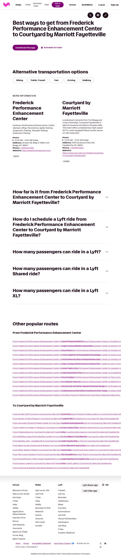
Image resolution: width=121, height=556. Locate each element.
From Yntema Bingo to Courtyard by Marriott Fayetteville (39, 432)
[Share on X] (90, 15)
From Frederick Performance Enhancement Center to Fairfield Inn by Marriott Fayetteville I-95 (56, 359)
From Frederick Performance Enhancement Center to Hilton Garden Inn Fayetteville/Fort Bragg (56, 354)
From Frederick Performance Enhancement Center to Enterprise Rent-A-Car (47, 372)
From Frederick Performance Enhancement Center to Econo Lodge (43, 377)
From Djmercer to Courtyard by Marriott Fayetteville (85, 445)
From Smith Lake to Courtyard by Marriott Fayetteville (86, 463)
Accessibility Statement (41, 543)
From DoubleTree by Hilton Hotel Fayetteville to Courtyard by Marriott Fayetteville (51, 459)
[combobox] (105, 484)
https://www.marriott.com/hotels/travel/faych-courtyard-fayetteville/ (83, 154)
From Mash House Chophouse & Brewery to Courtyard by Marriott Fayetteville (49, 445)
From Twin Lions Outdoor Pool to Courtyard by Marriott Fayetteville (44, 454)
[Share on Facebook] (98, 15)
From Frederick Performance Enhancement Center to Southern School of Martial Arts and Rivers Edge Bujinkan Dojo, (66, 395)
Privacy (26, 543)
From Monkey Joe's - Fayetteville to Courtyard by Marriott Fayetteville (45, 441)
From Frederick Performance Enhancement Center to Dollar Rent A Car (45, 368)
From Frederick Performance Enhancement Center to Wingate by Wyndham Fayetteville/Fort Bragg (58, 386)
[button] (60, 197)
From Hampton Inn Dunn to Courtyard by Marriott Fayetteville (90, 436)
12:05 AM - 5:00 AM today (26, 140)
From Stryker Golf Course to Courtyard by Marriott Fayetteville (42, 414)
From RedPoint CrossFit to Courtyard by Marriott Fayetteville (89, 459)
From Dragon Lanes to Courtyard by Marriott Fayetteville (39, 463)
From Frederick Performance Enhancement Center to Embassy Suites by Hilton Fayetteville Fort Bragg (60, 390)
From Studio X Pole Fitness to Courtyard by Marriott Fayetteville (42, 418)
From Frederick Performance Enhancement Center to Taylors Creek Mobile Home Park (52, 346)
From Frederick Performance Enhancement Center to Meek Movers (43, 350)
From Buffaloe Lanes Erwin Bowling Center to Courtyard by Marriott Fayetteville (50, 436)
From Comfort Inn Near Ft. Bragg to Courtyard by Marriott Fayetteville (45, 427)
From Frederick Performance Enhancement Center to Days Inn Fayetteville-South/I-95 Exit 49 (56, 363)
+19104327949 (27, 148)
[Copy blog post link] (105, 15)
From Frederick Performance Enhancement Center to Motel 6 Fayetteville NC (48, 341)
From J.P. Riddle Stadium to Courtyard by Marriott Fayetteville (90, 418)
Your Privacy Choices (62, 543)
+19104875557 (77, 147)
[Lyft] (6, 4)
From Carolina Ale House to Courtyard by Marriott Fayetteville (90, 432)
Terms (17, 543)
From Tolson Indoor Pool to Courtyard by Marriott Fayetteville (90, 441)
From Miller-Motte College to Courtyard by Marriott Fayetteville (42, 450)
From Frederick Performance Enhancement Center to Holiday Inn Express (46, 381)
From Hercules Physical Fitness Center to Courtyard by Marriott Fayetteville (48, 423)
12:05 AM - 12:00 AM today (76, 140)
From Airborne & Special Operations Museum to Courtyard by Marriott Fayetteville (51, 468)
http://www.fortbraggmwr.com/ (36, 150)
